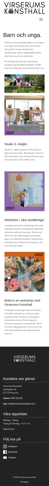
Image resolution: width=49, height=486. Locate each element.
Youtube (12, 457)
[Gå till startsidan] (24, 13)
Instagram (12, 446)
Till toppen (24, 482)
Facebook (12, 452)
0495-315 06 (16, 398)
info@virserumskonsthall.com (21, 404)
